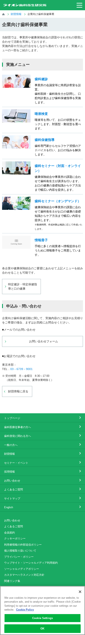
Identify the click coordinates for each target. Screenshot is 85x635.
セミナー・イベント (16, 462)
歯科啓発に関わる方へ (17, 435)
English (8, 507)
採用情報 (9, 471)
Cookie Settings (42, 618)
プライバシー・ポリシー (19, 556)
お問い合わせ (12, 480)
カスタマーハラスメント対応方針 (24, 574)
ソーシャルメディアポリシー (21, 568)
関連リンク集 (12, 580)
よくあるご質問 (13, 489)
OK (42, 628)
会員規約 (9, 532)
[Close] (80, 591)
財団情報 (9, 453)
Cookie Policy (25, 609)
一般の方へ (11, 445)
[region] (42, 610)
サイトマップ (12, 498)
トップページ (12, 418)
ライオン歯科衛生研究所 (24, 5)
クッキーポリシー (15, 538)
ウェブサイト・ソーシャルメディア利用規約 (31, 562)
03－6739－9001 (21, 369)
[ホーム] (3, 14)
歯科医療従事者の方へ (17, 427)
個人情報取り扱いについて (20, 550)
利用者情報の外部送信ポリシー (23, 544)
